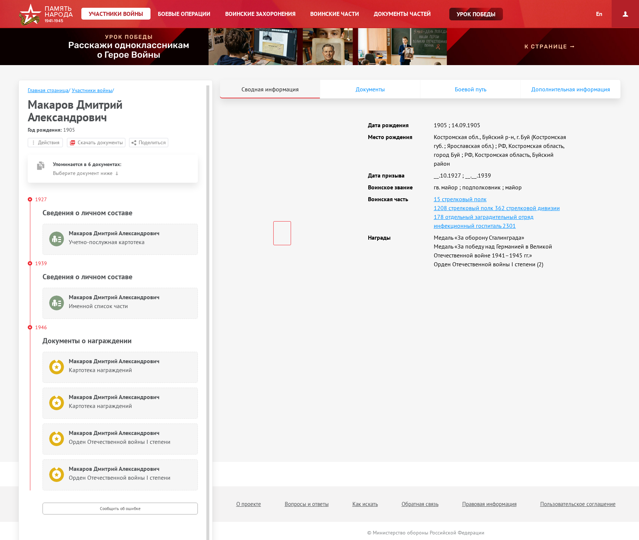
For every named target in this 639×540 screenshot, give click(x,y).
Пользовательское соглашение (578, 503)
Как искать (365, 503)
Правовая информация (489, 503)
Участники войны (92, 90)
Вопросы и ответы (307, 503)
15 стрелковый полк (460, 199)
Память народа (45, 15)
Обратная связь (420, 503)
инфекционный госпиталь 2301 (475, 226)
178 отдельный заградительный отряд (484, 217)
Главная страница (48, 90)
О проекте (248, 503)
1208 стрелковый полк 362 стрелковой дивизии (497, 208)
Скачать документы (100, 142)
